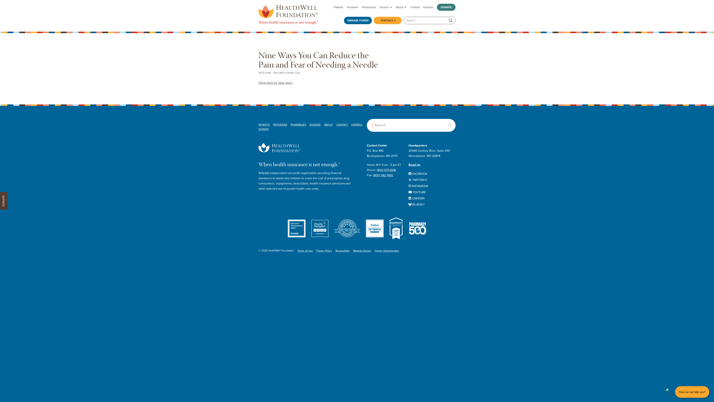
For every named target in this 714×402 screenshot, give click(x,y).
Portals (387, 20)
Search (450, 125)
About (399, 7)
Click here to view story (275, 83)
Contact (415, 7)
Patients (338, 7)
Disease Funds (358, 20)
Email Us (414, 165)
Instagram (419, 186)
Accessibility (342, 250)
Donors (384, 7)
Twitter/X (419, 180)
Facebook (419, 174)
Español (428, 7)
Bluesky (418, 204)
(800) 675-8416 (386, 170)
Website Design (362, 250)
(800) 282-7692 (383, 175)
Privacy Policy (324, 250)
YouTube (419, 192)
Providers (352, 7)
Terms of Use (305, 250)
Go (451, 20)
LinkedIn (417, 198)
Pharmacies (369, 7)
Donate (446, 7)
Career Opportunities (387, 250)
